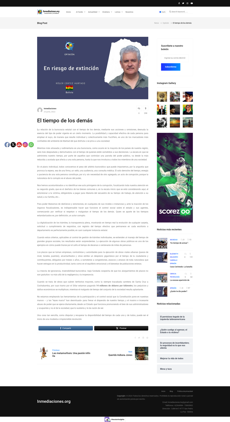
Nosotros (129, 12)
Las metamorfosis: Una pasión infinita (71, 354)
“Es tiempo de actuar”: (179, 243)
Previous (55, 350)
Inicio (68, 12)
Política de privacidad (185, 391)
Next (130, 352)
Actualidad (92, 12)
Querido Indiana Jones (120, 355)
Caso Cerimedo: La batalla (181, 267)
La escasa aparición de (179, 280)
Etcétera (106, 12)
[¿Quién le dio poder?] (162, 291)
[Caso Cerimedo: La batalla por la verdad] (162, 257)
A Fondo (79, 12)
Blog (171, 391)
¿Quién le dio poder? (178, 291)
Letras (117, 12)
